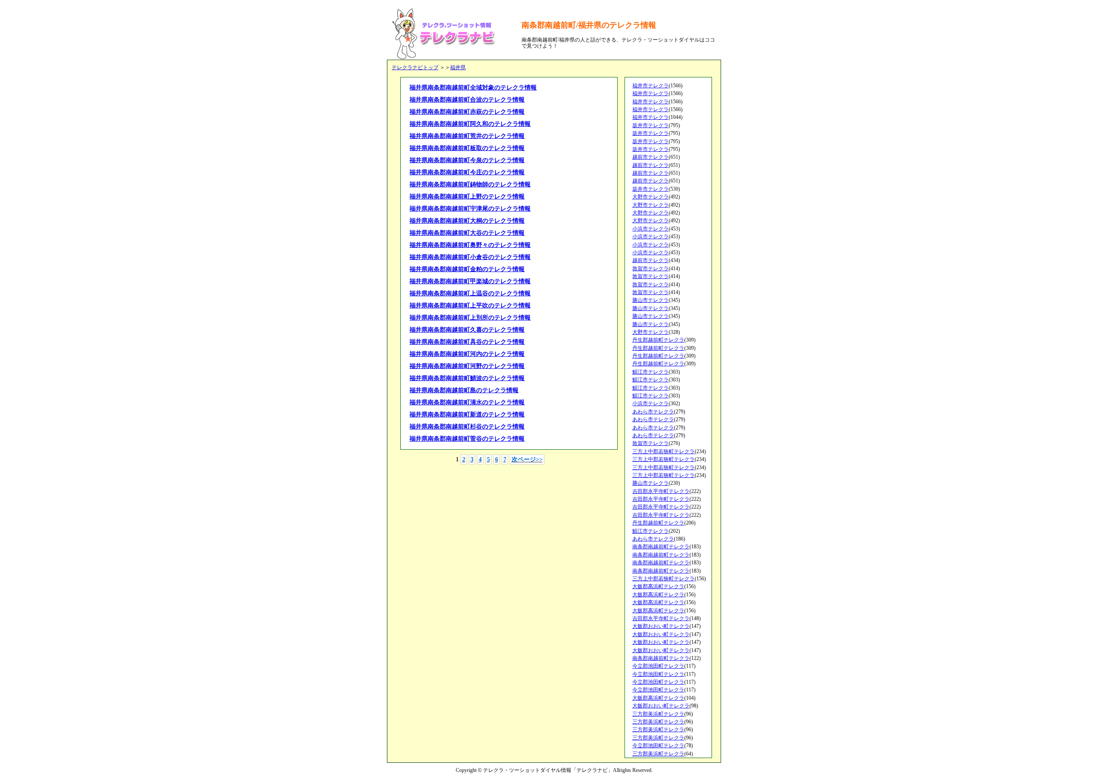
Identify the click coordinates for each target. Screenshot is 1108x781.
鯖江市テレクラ (650, 372)
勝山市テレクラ (650, 300)
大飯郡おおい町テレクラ (660, 626)
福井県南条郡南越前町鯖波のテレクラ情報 (467, 378)
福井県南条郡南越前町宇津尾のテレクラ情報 (470, 208)
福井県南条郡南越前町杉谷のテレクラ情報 (467, 426)
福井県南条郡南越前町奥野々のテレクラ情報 (470, 245)
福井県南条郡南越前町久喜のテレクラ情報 (467, 329)
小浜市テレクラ (650, 229)
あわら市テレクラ (653, 412)
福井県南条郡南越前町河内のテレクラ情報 (467, 354)
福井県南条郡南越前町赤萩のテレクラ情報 (467, 112)
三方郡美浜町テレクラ (658, 714)
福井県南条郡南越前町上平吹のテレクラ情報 (470, 305)
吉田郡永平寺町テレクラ (660, 491)
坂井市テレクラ (650, 125)
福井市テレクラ (650, 86)
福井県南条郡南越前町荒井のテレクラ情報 (467, 136)
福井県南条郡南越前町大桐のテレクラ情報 (467, 221)
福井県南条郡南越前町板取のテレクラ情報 (467, 148)
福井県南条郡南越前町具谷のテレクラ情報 (467, 342)
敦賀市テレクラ (650, 269)
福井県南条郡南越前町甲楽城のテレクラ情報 (470, 281)
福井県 (458, 67)
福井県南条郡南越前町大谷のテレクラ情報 (467, 233)
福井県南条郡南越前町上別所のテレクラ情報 (470, 317)
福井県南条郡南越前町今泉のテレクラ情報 (467, 160)
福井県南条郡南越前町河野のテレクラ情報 (467, 366)
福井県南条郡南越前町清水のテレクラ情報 (467, 402)
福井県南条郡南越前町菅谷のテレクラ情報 (467, 438)
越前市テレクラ (650, 157)
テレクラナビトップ (415, 67)
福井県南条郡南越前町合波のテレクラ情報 (467, 99)
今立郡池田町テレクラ (658, 666)
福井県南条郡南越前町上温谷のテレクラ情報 (470, 293)
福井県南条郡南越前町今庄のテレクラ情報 (467, 172)
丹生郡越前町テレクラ (658, 340)
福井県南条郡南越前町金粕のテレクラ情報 (467, 269)
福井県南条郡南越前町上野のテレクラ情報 (467, 196)
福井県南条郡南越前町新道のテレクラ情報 (467, 414)
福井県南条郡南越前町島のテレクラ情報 (464, 390)
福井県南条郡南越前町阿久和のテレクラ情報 (470, 124)
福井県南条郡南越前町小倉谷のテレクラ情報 (470, 257)
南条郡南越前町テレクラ (660, 547)
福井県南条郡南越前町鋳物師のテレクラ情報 (470, 184)
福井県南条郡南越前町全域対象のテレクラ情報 (473, 87)
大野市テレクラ (650, 197)
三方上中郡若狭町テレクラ (663, 451)
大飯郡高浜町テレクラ (658, 586)
